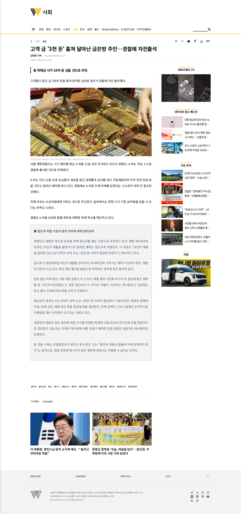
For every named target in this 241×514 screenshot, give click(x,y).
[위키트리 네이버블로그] (202, 497)
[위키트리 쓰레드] (208, 493)
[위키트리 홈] (36, 15)
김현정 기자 (35, 55)
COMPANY (80, 476)
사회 (75, 29)
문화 (89, 29)
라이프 (56, 29)
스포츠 (66, 29)
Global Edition (110, 29)
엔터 (48, 29)
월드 (96, 29)
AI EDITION (127, 29)
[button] (176, 41)
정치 (82, 29)
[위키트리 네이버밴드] (192, 501)
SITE (168, 476)
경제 (41, 29)
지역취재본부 (144, 29)
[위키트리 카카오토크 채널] (197, 497)
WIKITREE (35, 476)
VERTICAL (125, 476)
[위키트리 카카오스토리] (192, 497)
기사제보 (35, 401)
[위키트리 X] (197, 493)
